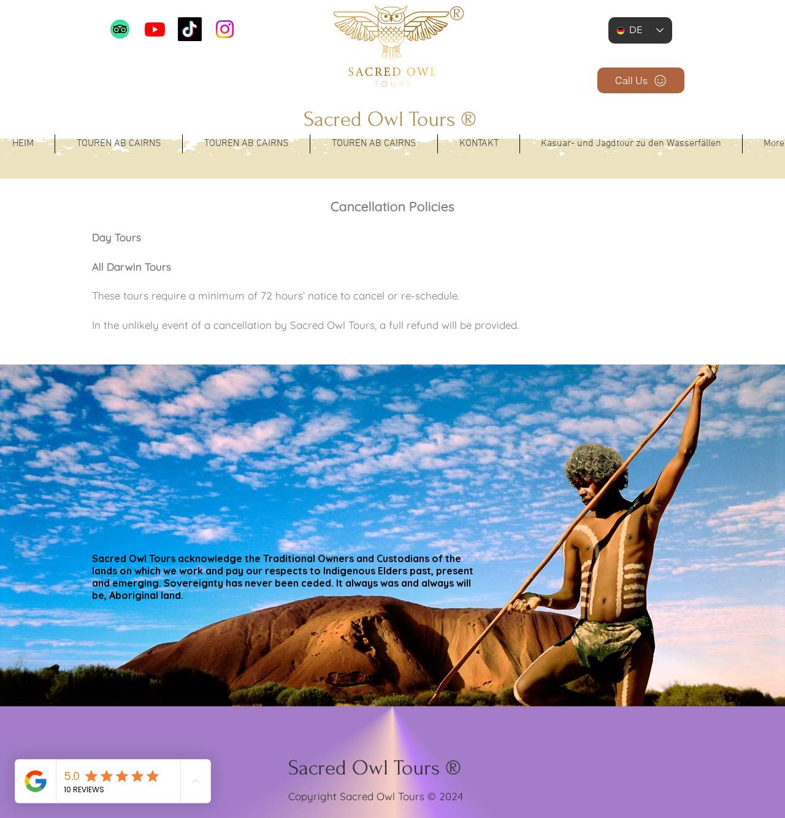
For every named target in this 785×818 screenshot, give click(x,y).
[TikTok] (190, 29)
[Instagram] (225, 29)
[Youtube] (155, 29)
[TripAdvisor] (120, 29)
